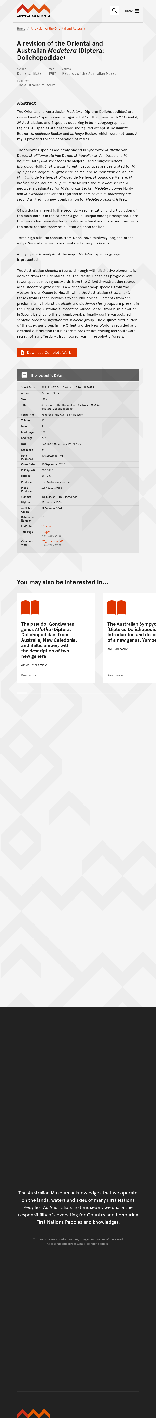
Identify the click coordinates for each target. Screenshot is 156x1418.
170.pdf (45, 532)
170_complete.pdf (52, 541)
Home (21, 28)
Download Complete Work (49, 352)
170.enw (46, 526)
